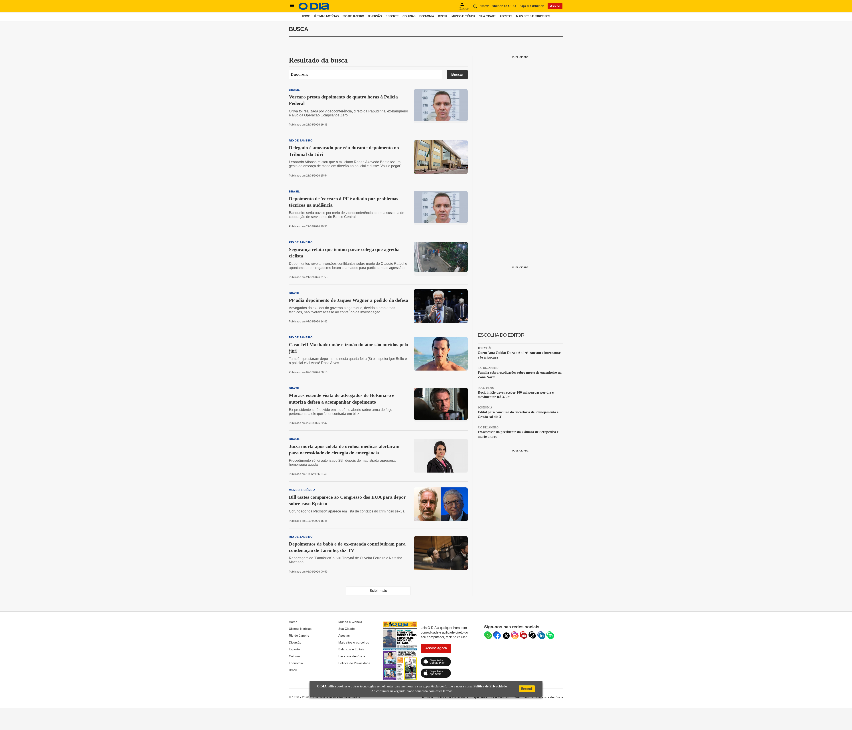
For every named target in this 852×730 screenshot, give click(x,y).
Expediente (479, 697)
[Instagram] (514, 634)
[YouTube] (523, 634)
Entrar (464, 8)
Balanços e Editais (351, 649)
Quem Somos (523, 697)
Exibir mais (378, 591)
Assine (555, 6)
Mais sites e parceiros (533, 16)
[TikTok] (532, 634)
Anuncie (427, 697)
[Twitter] (505, 634)
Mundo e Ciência (463, 16)
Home (306, 16)
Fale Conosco (500, 697)
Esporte (392, 16)
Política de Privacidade (354, 663)
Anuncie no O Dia (504, 6)
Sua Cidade (487, 16)
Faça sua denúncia (531, 6)
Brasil (443, 16)
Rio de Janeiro (353, 16)
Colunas (408, 16)
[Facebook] (496, 634)
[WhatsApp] (487, 634)
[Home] (313, 9)
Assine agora (436, 648)
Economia (426, 16)
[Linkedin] (540, 634)
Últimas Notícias (326, 16)
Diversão (375, 16)
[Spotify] (549, 634)
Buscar (457, 74)
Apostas (505, 16)
